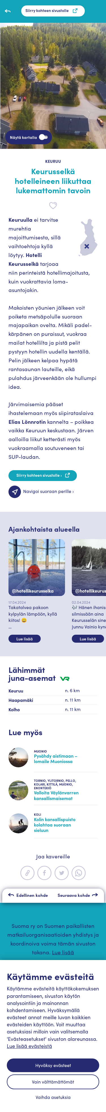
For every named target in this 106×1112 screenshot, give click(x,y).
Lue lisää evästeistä (29, 1046)
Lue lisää (63, 952)
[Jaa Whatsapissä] (79, 873)
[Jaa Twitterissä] (62, 873)
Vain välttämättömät (53, 1082)
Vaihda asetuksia (53, 1097)
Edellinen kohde (32, 895)
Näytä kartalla (23, 137)
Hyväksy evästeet (53, 1065)
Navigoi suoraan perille (48, 491)
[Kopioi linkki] (27, 873)
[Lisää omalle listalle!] (53, 205)
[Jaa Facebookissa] (44, 873)
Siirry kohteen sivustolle (47, 10)
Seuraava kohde (74, 895)
